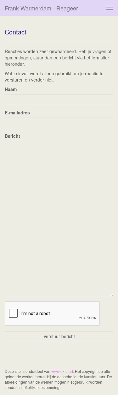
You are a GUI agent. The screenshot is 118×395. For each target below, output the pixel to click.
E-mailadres (17, 112)
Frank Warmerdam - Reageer (41, 8)
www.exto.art (62, 371)
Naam (11, 89)
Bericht (12, 136)
